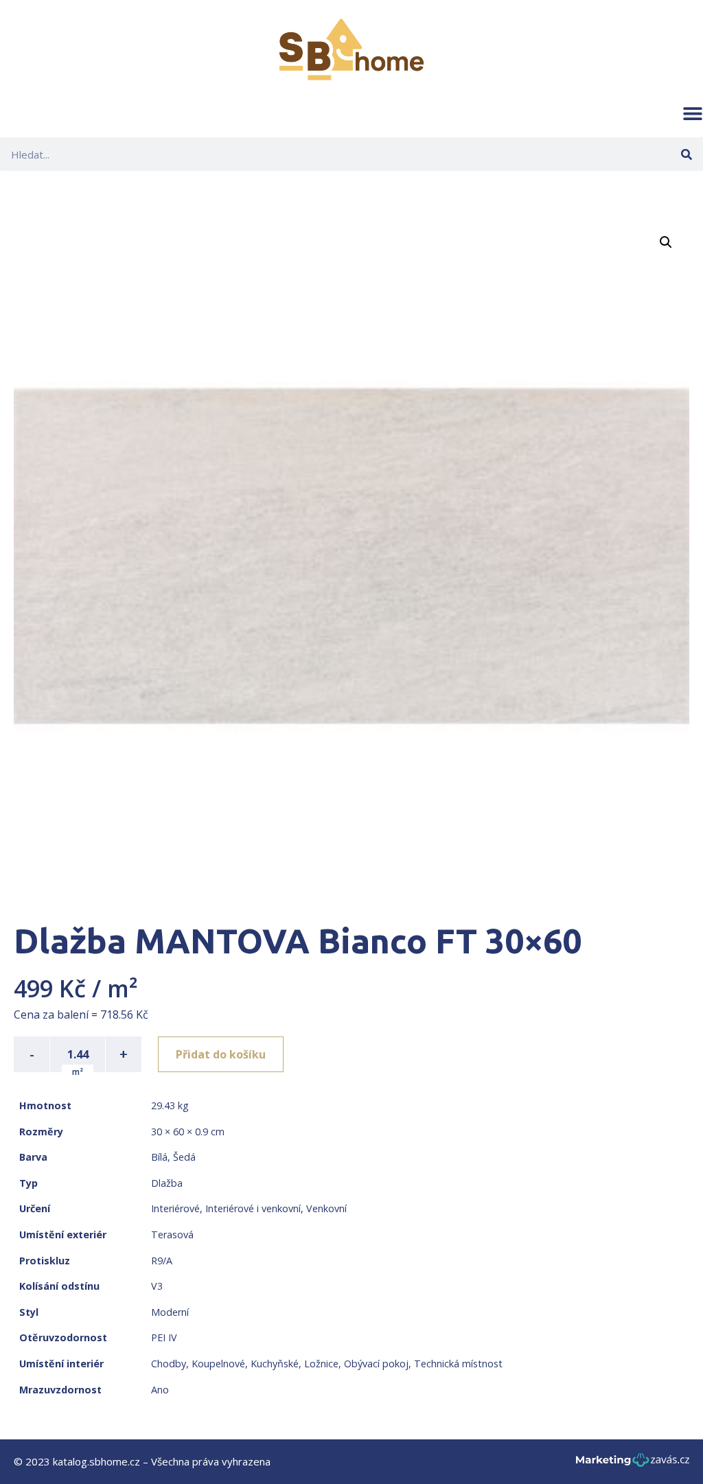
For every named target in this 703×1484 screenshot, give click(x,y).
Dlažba (167, 1183)
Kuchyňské (275, 1363)
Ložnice (321, 1363)
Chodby (168, 1363)
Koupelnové (218, 1363)
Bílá (159, 1156)
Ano (160, 1389)
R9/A (161, 1260)
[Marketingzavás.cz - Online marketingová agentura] (632, 1464)
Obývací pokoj (376, 1363)
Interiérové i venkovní (253, 1208)
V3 (157, 1285)
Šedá (184, 1156)
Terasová (172, 1234)
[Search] (686, 154)
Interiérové (175, 1208)
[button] (692, 113)
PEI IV (164, 1337)
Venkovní (326, 1208)
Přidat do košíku (221, 1054)
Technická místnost (458, 1363)
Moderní (170, 1312)
